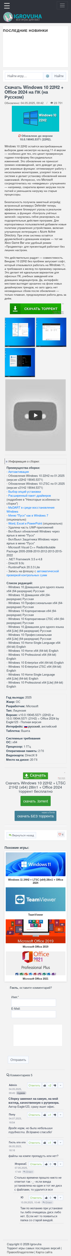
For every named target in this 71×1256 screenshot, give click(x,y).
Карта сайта (44, 1252)
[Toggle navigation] (62, 5)
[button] (61, 834)
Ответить (34, 1085)
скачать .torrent (35, 800)
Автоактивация (18, 471)
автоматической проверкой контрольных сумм (33, 573)
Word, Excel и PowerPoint (25, 523)
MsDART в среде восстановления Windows (30, 509)
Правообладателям (20, 1252)
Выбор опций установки (24, 491)
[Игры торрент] (28, 17)
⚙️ (48, 76)
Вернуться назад (22, 835)
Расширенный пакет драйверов (29, 495)
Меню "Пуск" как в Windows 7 (28, 515)
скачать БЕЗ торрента (35, 815)
